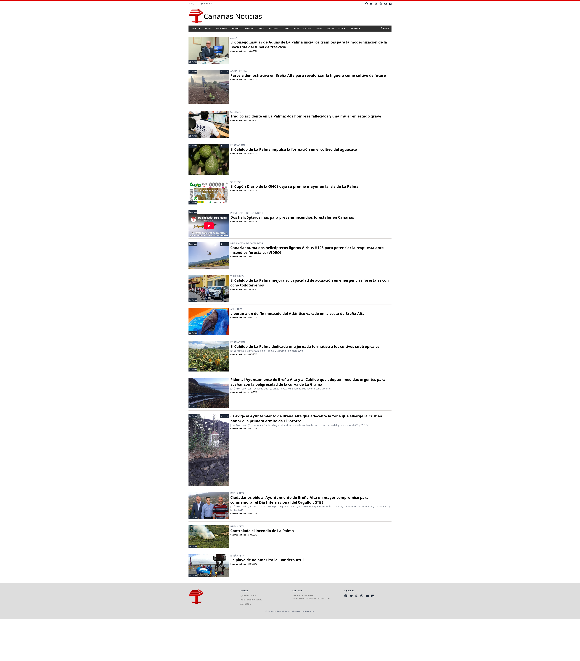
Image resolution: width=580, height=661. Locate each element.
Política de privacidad (251, 599)
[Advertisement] (90, 640)
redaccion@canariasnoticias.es (314, 598)
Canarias (194, 28)
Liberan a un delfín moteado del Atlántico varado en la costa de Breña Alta (297, 313)
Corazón (307, 28)
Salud (296, 28)
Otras (340, 28)
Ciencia (261, 28)
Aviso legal (245, 603)
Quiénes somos (248, 595)
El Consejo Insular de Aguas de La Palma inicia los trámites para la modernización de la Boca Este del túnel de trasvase (308, 44)
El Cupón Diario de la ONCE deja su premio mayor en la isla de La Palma (294, 186)
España (208, 28)
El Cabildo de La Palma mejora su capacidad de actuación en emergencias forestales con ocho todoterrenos (309, 283)
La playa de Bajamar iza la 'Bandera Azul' (267, 559)
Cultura (286, 28)
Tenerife (192, 406)
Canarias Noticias (238, 51)
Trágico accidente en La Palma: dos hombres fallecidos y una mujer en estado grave (305, 116)
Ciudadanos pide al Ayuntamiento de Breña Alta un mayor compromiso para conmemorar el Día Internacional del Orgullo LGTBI (299, 500)
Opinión (330, 28)
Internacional (221, 28)
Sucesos (318, 28)
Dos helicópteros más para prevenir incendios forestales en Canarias (292, 217)
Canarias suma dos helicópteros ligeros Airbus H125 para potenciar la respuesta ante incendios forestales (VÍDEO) (307, 250)
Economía (236, 28)
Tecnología (273, 28)
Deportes (249, 28)
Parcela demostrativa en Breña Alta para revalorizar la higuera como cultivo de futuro (308, 75)
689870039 (307, 595)
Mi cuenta (354, 28)
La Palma (193, 62)
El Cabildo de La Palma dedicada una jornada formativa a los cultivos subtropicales (304, 346)
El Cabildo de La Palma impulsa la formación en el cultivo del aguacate (293, 149)
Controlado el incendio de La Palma (262, 530)
